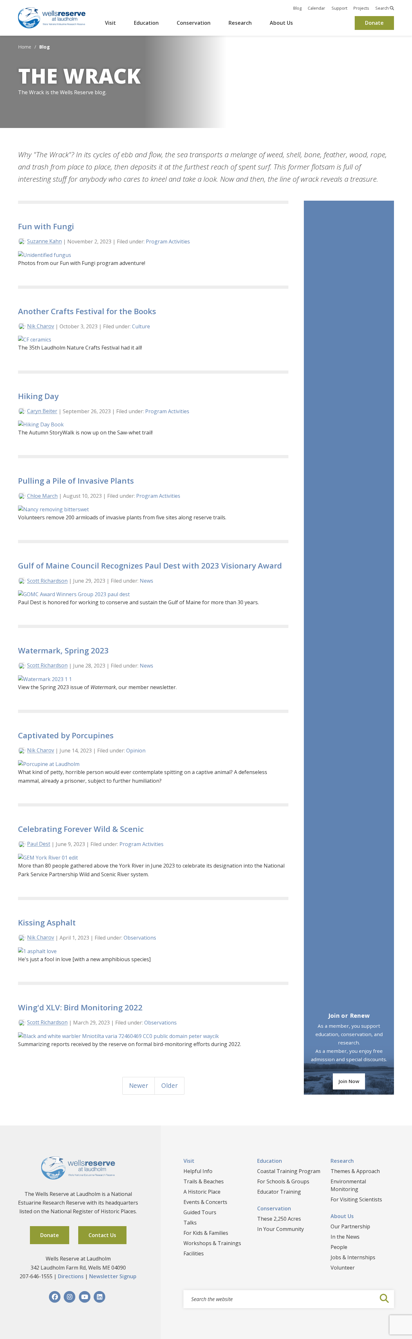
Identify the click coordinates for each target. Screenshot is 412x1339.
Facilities (193, 1253)
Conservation (194, 22)
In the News (345, 1236)
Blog (297, 8)
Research (240, 22)
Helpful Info (197, 1171)
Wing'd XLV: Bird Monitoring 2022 (80, 1007)
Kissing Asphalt (47, 922)
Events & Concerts (205, 1202)
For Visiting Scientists (356, 1199)
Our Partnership (350, 1226)
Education (146, 22)
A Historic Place (201, 1191)
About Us (281, 22)
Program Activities (168, 241)
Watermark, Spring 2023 (63, 650)
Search (382, 8)
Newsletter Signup (112, 1276)
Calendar (316, 8)
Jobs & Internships (353, 1257)
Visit (110, 22)
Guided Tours (199, 1212)
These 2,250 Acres (279, 1218)
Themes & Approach (355, 1171)
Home (24, 47)
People (339, 1247)
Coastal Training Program (288, 1171)
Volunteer (343, 1267)
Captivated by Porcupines (66, 735)
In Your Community (280, 1229)
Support (339, 8)
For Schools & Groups (283, 1181)
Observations (140, 937)
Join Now (349, 1081)
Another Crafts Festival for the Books (87, 311)
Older (169, 1085)
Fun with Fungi (46, 226)
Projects (361, 8)
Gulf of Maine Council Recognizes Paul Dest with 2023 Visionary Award (150, 565)
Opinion (135, 750)
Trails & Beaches (203, 1181)
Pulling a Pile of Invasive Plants (76, 480)
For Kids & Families (205, 1232)
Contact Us (102, 1235)
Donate (374, 22)
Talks (190, 1222)
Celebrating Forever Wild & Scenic (81, 829)
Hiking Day (38, 396)
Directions (71, 1276)
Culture (141, 326)
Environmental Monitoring (348, 1185)
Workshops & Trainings (212, 1243)
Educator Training (279, 1191)
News (146, 580)
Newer (138, 1085)
